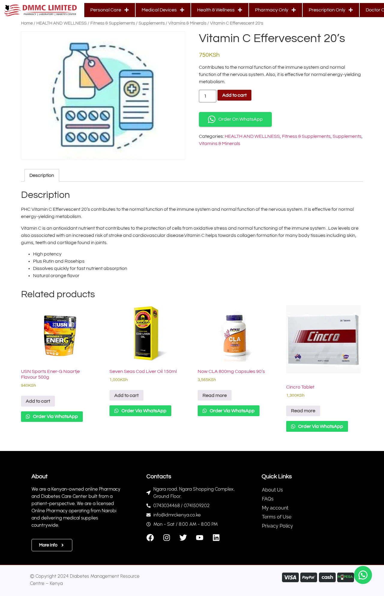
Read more (214, 395)
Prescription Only (327, 10)
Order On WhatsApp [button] (240, 119)
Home (27, 23)
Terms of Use (276, 517)
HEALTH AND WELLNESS (61, 23)
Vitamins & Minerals (187, 23)
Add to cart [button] (38, 401)
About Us (272, 490)
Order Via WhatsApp (55, 416)
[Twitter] (183, 537)
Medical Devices (159, 10)
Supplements (152, 23)
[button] (363, 575)
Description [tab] (41, 175)
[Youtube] (199, 537)
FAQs (268, 499)
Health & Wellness (216, 10)
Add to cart (234, 95)
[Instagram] (166, 537)
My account (275, 508)
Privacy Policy (277, 526)
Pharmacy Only (271, 10)
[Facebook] (150, 537)
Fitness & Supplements (112, 23)
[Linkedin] (216, 537)
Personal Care (105, 10)
